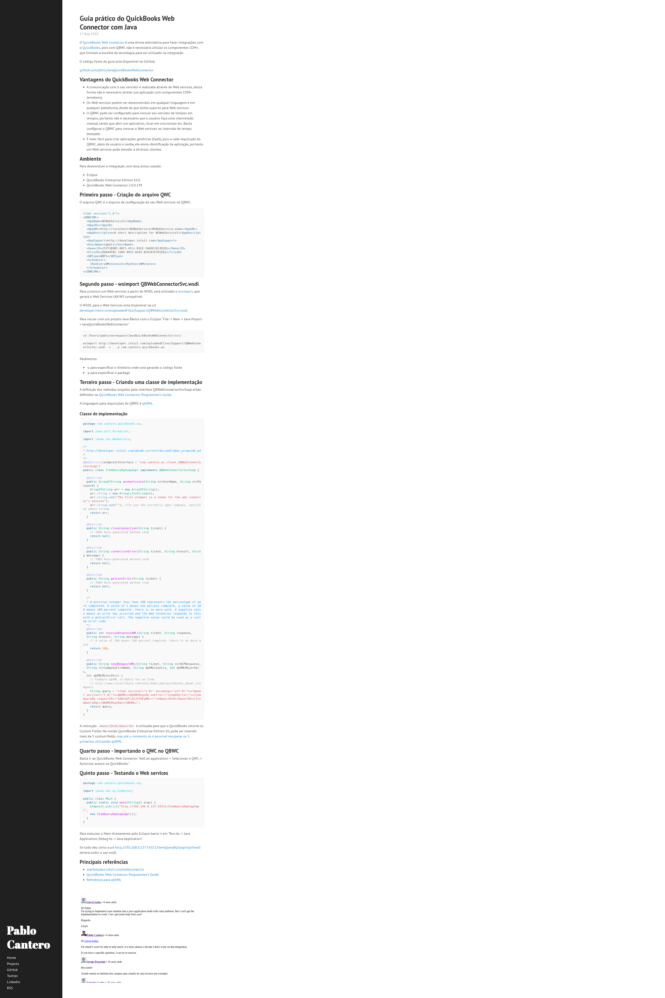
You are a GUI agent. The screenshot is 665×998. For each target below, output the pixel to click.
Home (11, 957)
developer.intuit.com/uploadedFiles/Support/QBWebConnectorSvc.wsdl (133, 310)
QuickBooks (91, 47)
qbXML (147, 403)
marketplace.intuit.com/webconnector (115, 869)
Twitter (12, 976)
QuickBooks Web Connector (103, 42)
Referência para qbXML (104, 880)
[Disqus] (142, 939)
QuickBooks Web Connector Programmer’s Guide (135, 394)
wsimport (185, 291)
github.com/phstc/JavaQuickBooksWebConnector (116, 70)
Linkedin (13, 982)
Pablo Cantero (28, 937)
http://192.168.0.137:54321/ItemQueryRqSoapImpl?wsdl (157, 847)
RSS (10, 988)
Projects (13, 963)
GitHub (12, 970)
